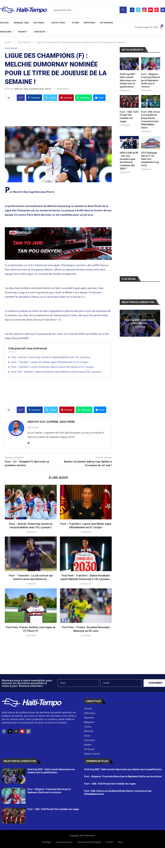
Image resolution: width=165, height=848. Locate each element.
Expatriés (89, 22)
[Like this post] (22, 97)
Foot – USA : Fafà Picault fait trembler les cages (129, 117)
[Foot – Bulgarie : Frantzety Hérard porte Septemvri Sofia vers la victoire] (150, 63)
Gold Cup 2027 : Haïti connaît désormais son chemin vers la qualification (128, 80)
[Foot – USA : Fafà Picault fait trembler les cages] (129, 101)
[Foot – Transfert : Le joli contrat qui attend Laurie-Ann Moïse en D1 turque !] (31, 553)
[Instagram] (144, 10)
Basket (22, 31)
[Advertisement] (58, 113)
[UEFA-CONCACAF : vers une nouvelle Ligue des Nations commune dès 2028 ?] (129, 142)
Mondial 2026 (21, 22)
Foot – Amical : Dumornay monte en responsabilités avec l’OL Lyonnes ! (51, 357)
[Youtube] (150, 10)
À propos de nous (64, 842)
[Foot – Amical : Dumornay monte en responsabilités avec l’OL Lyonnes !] (31, 502)
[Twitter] (138, 10)
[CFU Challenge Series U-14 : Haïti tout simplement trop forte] (150, 142)
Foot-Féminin (24, 42)
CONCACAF (39, 31)
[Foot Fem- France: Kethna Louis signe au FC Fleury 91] (31, 605)
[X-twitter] (10, 731)
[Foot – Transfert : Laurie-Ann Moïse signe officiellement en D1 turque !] (86, 502)
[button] (122, 323)
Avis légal (46, 842)
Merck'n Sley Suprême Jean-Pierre (33, 88)
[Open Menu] (162, 10)
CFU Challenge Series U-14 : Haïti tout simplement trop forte (150, 159)
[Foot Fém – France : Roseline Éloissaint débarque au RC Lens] (86, 605)
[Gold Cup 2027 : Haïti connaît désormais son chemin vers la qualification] (129, 63)
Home (8, 42)
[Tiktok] (156, 10)
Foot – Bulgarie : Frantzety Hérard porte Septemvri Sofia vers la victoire (150, 80)
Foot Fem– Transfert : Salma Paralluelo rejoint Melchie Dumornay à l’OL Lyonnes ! (56, 371)
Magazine (5, 31)
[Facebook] (132, 10)
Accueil (4, 22)
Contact (109, 842)
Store (75, 22)
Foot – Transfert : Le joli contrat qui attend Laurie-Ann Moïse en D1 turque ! (52, 366)
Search (123, 10)
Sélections (58, 22)
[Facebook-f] (4, 731)
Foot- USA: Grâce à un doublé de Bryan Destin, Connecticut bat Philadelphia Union (150, 120)
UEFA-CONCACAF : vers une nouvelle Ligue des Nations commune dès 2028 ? (129, 160)
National (39, 22)
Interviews (106, 22)
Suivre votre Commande (89, 842)
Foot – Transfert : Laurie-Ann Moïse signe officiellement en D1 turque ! (50, 362)
